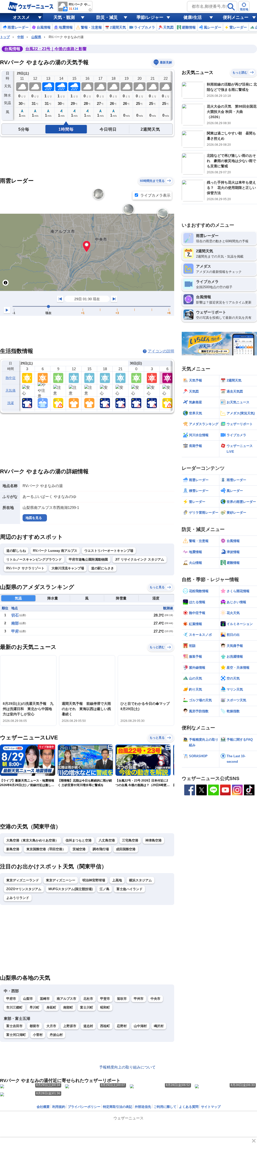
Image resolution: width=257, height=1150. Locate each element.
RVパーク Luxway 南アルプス (55, 551)
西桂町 (105, 1026)
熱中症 (11, 377)
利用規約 (58, 1107)
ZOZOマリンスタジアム (23, 889)
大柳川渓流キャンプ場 (67, 568)
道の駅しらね (16, 551)
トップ (5, 37)
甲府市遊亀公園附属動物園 (88, 559)
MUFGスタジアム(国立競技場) (70, 889)
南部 (15, 623)
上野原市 (69, 1026)
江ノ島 (104, 889)
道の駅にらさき (102, 568)
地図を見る (34, 518)
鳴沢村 (159, 1026)
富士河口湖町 (16, 1035)
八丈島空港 (107, 840)
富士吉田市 (14, 1026)
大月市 (51, 1026)
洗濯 (10, 403)
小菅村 (38, 1035)
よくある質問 (189, 1107)
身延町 (51, 1007)
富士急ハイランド (129, 889)
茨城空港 (79, 849)
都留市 (34, 1026)
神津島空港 (153, 840)
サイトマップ (211, 1107)
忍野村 (122, 1026)
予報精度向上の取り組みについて (127, 1067)
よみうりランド (17, 898)
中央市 (155, 999)
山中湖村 (140, 1026)
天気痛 (11, 390)
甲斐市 (105, 999)
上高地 (117, 880)
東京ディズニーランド (22, 880)
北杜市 (88, 999)
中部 (20, 37)
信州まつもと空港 (79, 840)
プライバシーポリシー (84, 1107)
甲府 (15, 631)
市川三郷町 (14, 1007)
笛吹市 (122, 999)
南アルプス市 (66, 999)
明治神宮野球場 (93, 880)
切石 (15, 615)
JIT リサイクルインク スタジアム (139, 559)
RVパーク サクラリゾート (25, 568)
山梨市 (28, 999)
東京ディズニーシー (60, 880)
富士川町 (86, 1007)
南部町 (68, 1007)
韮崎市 (45, 999)
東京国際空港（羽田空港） (46, 849)
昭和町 (105, 1007)
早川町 (34, 1007)
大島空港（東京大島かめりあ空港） (32, 840)
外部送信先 (143, 1107)
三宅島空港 (130, 840)
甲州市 (139, 999)
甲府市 (11, 999)
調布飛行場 (101, 849)
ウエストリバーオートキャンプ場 (108, 551)
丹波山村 (56, 1035)
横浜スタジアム (140, 880)
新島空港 (12, 849)
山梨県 (36, 37)
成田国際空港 (126, 849)
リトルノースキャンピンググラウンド (34, 559)
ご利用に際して (165, 1107)
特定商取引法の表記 (117, 1107)
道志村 (88, 1026)
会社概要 (43, 1107)
